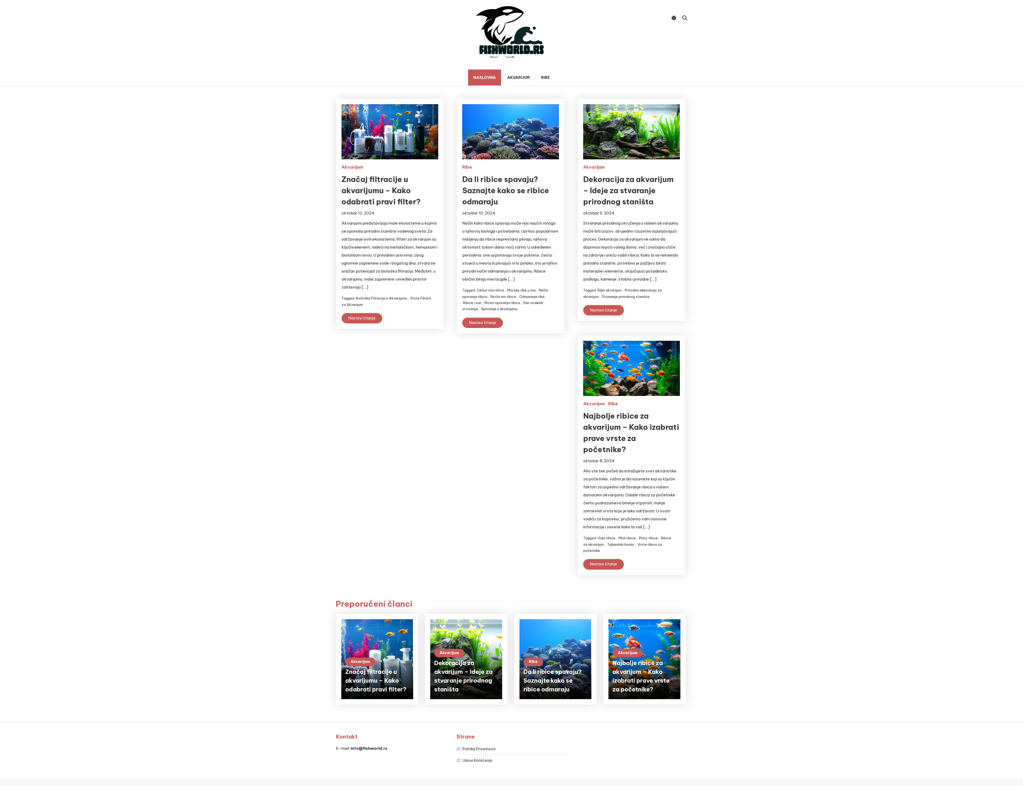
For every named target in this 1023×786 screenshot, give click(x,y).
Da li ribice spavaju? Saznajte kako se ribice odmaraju (505, 190)
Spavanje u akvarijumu (499, 309)
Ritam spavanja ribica (502, 303)
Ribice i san (472, 303)
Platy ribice (648, 538)
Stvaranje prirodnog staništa (625, 296)
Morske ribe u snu (521, 290)
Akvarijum (518, 77)
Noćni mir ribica (503, 296)
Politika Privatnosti (479, 749)
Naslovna (484, 77)
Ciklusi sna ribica (490, 290)
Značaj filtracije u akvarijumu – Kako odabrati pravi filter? (381, 190)
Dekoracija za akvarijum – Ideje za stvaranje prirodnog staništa (628, 190)
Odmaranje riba (532, 296)
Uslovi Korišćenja (477, 760)
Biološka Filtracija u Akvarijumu (381, 298)
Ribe (545, 77)
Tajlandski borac (620, 544)
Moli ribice (627, 538)
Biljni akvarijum (610, 290)
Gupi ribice (606, 538)
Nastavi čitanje (361, 318)
